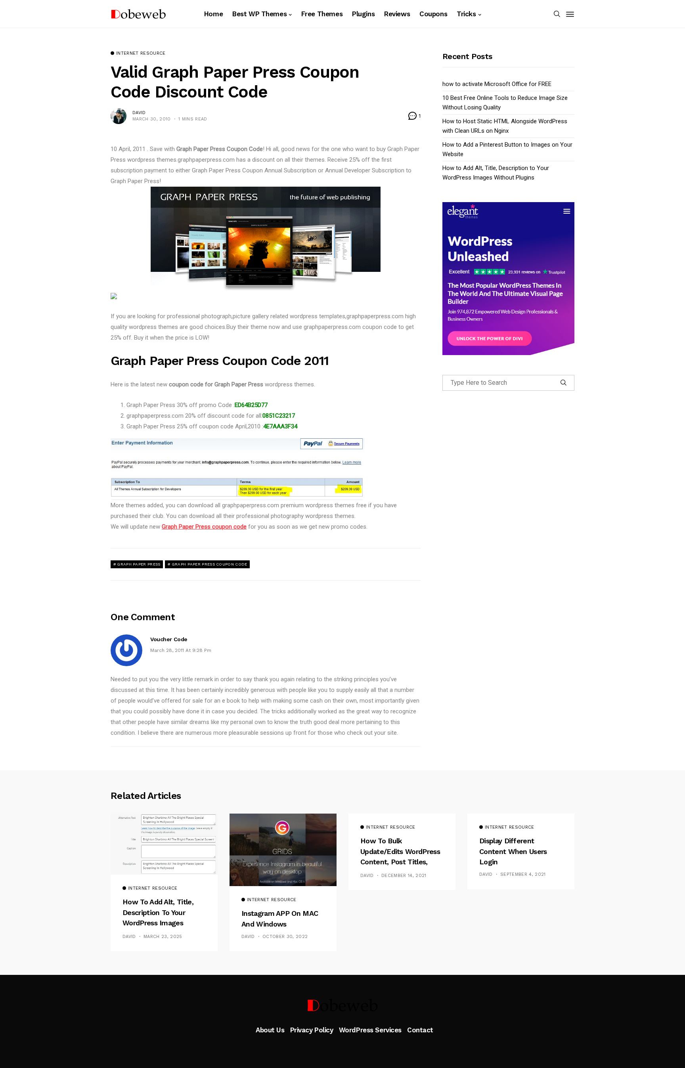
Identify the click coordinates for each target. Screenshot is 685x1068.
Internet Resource (141, 53)
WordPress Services (370, 1030)
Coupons (433, 14)
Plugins (363, 14)
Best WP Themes (259, 14)
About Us (270, 1030)
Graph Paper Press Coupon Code (209, 564)
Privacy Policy (311, 1030)
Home (213, 14)
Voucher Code (169, 639)
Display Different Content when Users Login (513, 851)
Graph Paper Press (138, 564)
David (139, 112)
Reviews (397, 14)
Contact (420, 1030)
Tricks (466, 14)
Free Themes (321, 14)
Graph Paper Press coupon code (204, 526)
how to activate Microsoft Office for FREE (496, 84)
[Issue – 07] (342, 1005)
